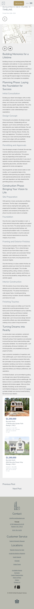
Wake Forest (17, 564)
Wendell (17, 561)
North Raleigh (17, 557)
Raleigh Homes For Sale (17, 550)
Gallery (17, 580)
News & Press (17, 578)
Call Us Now (19, 3)
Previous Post (9, 484)
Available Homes (17, 570)
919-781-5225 (17, 530)
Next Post (17, 488)
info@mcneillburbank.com (17, 518)
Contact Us (17, 582)
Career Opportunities (17, 575)
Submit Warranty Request (17, 541)
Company (17, 573)
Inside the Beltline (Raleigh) (17, 553)
